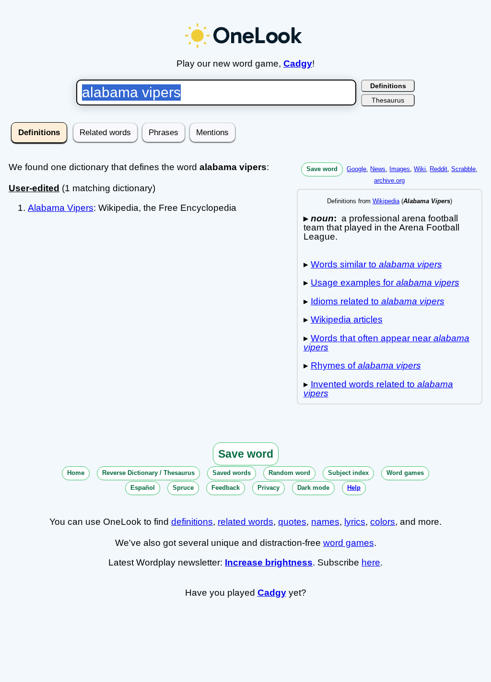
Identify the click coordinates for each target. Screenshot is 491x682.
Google (356, 169)
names (325, 522)
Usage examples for (385, 282)
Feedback (225, 487)
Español (142, 487)
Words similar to (376, 264)
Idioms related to (377, 301)
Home (75, 472)
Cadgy (297, 63)
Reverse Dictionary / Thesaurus (148, 472)
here (371, 562)
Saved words (231, 472)
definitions (192, 522)
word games (348, 543)
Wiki (420, 169)
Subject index (348, 472)
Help (354, 487)
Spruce (183, 487)
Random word (289, 472)
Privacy (268, 487)
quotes (292, 522)
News (378, 169)
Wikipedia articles (347, 319)
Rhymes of (366, 365)
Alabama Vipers (61, 208)
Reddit (438, 169)
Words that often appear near (386, 342)
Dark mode (313, 487)
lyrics (354, 522)
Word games (405, 472)
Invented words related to (378, 388)
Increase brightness (269, 562)
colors (382, 522)
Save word (322, 169)
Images (399, 169)
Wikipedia (386, 201)
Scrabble (463, 169)
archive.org (389, 180)
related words (245, 522)
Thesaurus (388, 100)
